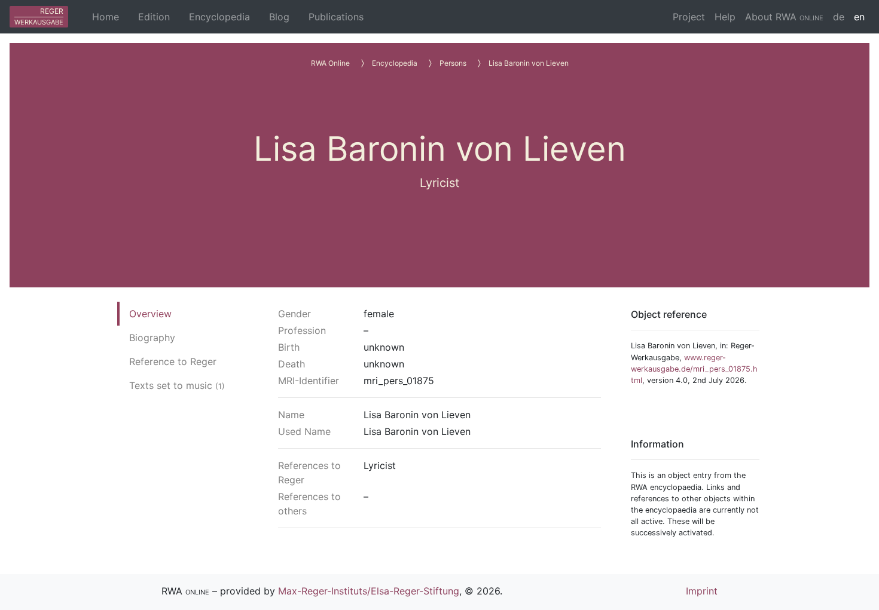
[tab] (177, 314)
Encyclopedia (219, 17)
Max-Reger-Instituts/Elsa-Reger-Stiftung (368, 591)
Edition (154, 17)
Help (725, 17)
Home (105, 17)
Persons (452, 63)
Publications (336, 17)
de (838, 17)
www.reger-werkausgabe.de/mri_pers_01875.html (694, 369)
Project (689, 17)
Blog (279, 17)
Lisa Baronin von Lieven (529, 63)
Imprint (702, 591)
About (784, 17)
